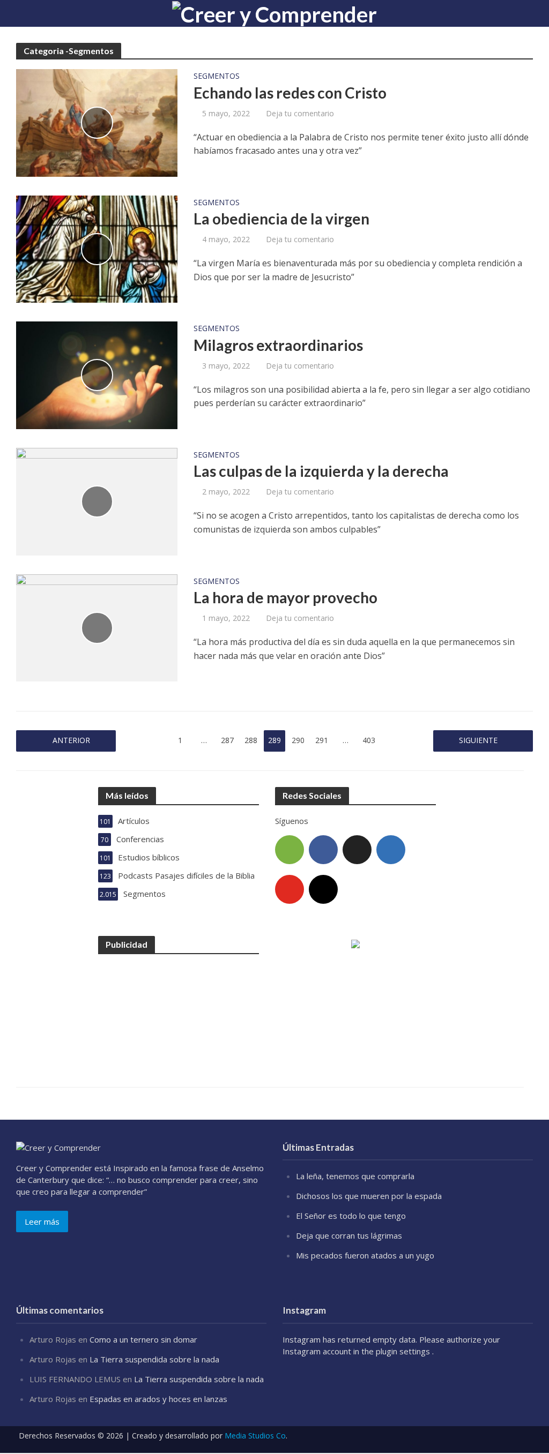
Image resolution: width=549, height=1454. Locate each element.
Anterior (71, 740)
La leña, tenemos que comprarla (355, 1176)
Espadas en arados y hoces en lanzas (158, 1398)
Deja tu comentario (300, 113)
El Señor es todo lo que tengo (351, 1215)
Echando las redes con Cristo (290, 93)
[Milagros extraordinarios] (96, 374)
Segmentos (217, 76)
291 (321, 740)
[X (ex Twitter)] (357, 849)
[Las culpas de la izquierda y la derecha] (96, 500)
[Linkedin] (390, 849)
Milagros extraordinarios (278, 345)
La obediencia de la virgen (281, 218)
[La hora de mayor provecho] (96, 627)
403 (368, 740)
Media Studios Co (255, 1435)
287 (227, 740)
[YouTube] (289, 889)
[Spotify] (289, 849)
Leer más (42, 1221)
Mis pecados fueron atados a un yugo (365, 1255)
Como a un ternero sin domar (143, 1339)
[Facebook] (323, 849)
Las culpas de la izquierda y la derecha (321, 471)
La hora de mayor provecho (285, 597)
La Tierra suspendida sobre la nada (154, 1359)
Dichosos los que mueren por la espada (369, 1195)
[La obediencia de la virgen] (96, 248)
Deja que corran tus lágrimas (349, 1235)
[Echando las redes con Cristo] (96, 122)
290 (298, 740)
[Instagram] (323, 889)
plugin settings (404, 1351)
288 (250, 740)
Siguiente (478, 740)
